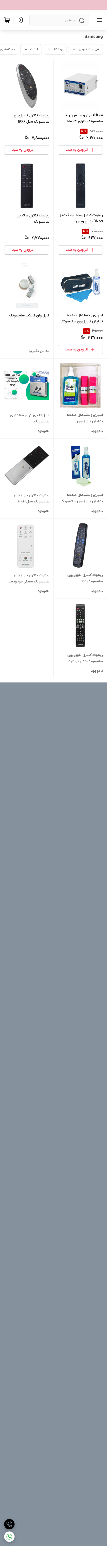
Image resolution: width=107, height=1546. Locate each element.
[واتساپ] (9, 1536)
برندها (58, 49)
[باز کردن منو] (99, 20)
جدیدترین (86, 49)
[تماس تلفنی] (9, 1524)
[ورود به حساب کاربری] (21, 20)
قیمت (34, 49)
